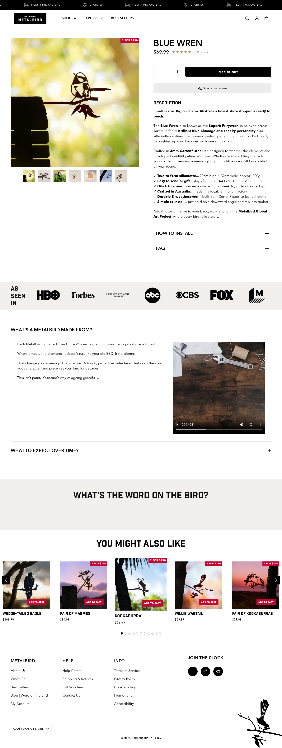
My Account (20, 703)
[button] (247, 18)
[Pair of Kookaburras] (256, 585)
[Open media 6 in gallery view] (106, 176)
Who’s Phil (19, 679)
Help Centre (72, 670)
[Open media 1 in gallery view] (29, 176)
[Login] (257, 18)
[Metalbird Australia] (30, 18)
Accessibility (124, 703)
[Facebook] (193, 671)
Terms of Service (127, 670)
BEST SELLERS (122, 18)
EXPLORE (91, 18)
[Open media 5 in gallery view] (90, 176)
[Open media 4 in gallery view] (75, 176)
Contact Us (71, 695)
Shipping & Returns (78, 679)
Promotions (123, 695)
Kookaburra (128, 615)
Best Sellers (20, 687)
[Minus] (158, 72)
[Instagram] (205, 671)
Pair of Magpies (75, 613)
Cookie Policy (125, 687)
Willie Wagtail (189, 613)
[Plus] (177, 72)
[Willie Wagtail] (198, 585)
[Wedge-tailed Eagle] (26, 585)
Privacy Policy (124, 679)
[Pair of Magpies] (83, 585)
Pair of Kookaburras (252, 613)
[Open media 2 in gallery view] (44, 176)
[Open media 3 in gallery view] (60, 176)
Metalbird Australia (138, 738)
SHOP (66, 18)
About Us (18, 670)
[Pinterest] (218, 671)
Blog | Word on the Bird (29, 695)
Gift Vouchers (73, 687)
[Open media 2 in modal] (75, 102)
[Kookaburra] (141, 584)
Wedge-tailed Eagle (22, 613)
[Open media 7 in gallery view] (121, 176)
